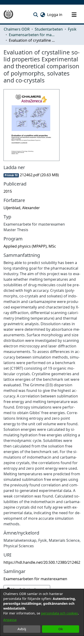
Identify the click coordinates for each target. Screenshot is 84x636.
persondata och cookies (59, 613)
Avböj (22, 629)
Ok (60, 629)
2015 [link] (8, 191)
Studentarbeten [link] (49, 29)
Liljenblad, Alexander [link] (22, 207)
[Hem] (8, 14)
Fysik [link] (72, 29)
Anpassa (10, 619)
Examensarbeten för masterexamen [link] (32, 34)
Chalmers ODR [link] (17, 29)
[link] (31, 174)
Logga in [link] (55, 14)
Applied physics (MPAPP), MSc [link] (30, 246)
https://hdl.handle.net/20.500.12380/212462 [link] (42, 562)
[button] (35, 14)
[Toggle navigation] (73, 14)
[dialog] (42, 612)
